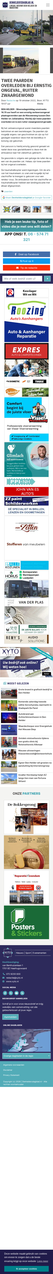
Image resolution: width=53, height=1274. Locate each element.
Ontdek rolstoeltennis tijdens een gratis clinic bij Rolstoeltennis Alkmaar (33, 741)
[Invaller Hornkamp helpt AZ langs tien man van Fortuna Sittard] (9, 778)
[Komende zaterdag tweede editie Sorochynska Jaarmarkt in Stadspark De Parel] (9, 705)
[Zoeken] (47, 278)
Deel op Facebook (29, 254)
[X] (11, 993)
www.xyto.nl (12, 981)
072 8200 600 (13, 974)
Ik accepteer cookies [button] (26, 1269)
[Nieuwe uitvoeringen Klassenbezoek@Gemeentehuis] (9, 754)
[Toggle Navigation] (48, 5)
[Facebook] (5, 993)
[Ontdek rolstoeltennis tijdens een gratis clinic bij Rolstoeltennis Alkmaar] (9, 742)
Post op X (28, 261)
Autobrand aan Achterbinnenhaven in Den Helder (32, 717)
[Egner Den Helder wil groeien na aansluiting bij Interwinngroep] (9, 766)
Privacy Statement (11, 1075)
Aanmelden (10, 1016)
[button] (1, 60)
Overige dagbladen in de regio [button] (18, 1056)
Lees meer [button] (42, 1261)
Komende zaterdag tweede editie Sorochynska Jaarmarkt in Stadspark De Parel (35, 704)
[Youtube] (17, 993)
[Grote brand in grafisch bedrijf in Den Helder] (9, 693)
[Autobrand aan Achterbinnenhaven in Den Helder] (9, 717)
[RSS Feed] (22, 993)
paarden (8, 191)
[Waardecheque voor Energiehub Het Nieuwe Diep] (9, 730)
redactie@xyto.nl (14, 977)
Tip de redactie (28, 267)
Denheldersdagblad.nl (21, 2)
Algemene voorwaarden (13, 1065)
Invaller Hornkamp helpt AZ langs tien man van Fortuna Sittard (32, 778)
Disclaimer (7, 1070)
